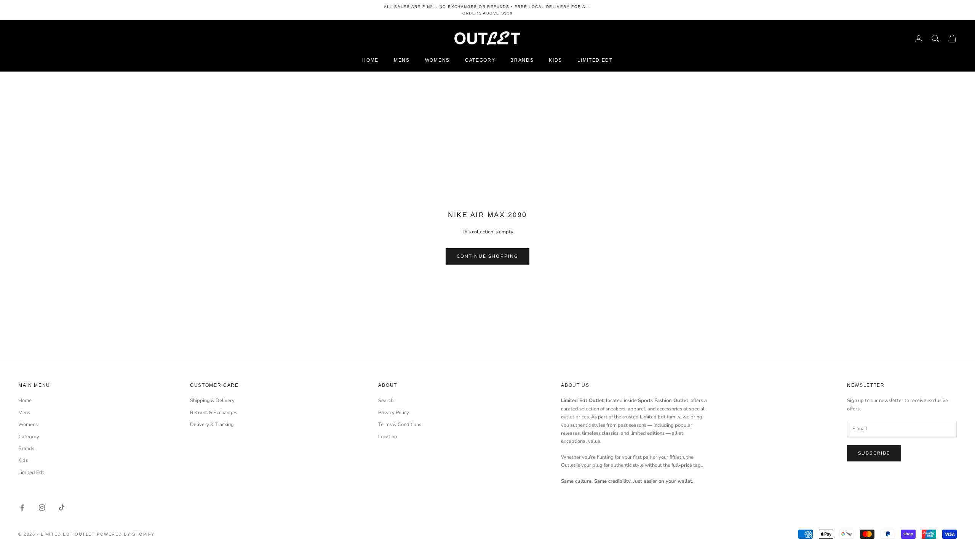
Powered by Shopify (126, 534)
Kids (555, 60)
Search (385, 400)
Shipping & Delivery (212, 400)
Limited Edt (594, 60)
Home (370, 60)
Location (387, 436)
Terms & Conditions (399, 424)
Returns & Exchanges (213, 412)
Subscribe (874, 453)
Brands (522, 60)
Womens (437, 60)
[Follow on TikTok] (62, 507)
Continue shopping (488, 256)
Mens (402, 60)
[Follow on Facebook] (22, 507)
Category (480, 60)
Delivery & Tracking (212, 424)
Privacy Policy (393, 412)
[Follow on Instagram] (42, 507)
